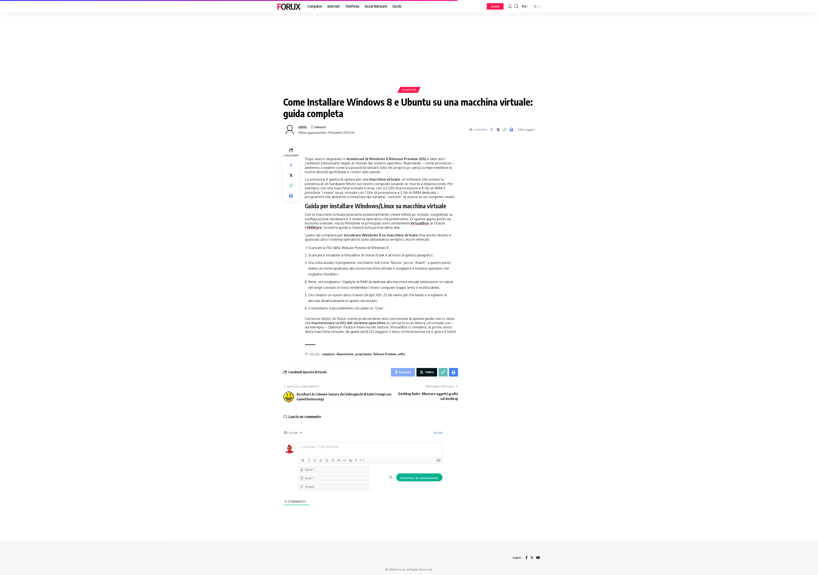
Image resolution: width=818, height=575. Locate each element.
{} (356, 460)
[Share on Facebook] (491, 129)
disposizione (345, 354)
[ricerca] (516, 6)
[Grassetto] (303, 460)
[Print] (511, 129)
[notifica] (510, 6)
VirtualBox (419, 223)
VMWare (314, 227)
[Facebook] (526, 558)
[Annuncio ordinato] (327, 460)
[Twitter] (532, 558)
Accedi (437, 432)
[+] (362, 460)
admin (302, 127)
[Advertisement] (409, 56)
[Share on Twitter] (498, 129)
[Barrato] (321, 460)
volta (401, 354)
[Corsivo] (309, 460)
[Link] (351, 460)
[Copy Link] (505, 129)
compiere (328, 354)
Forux (288, 6)
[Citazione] (339, 460)
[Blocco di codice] (345, 460)
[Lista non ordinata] (333, 460)
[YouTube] (538, 558)
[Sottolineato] (315, 460)
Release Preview (384, 354)
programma (363, 354)
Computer (409, 89)
